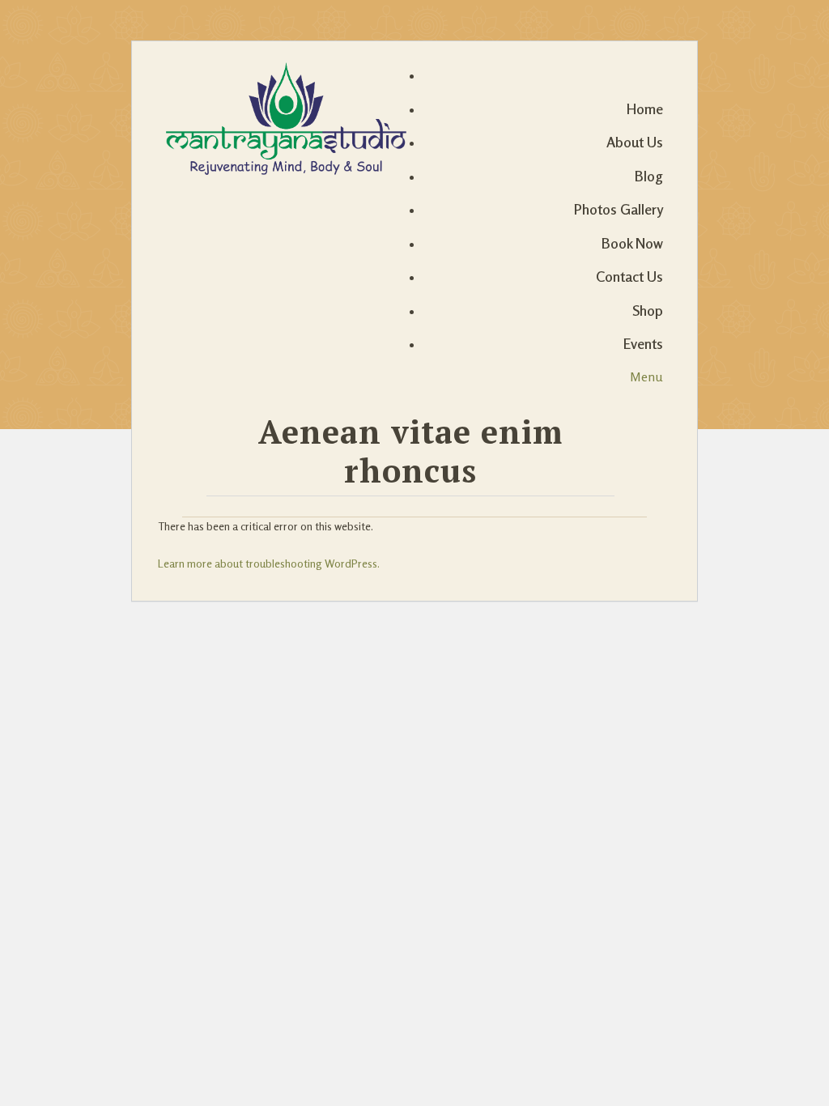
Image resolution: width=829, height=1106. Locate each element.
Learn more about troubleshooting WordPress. (269, 563)
